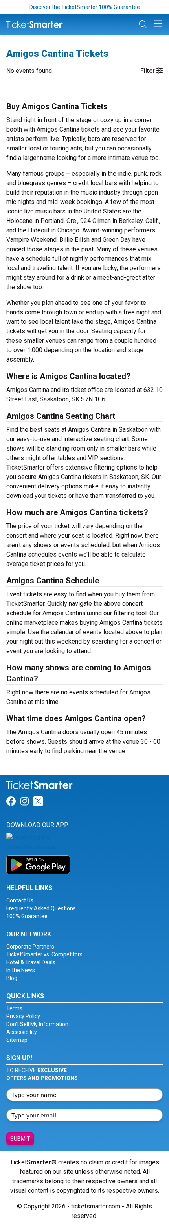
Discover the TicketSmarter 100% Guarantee (84, 7)
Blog (11, 978)
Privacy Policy (23, 1016)
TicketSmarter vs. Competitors (44, 954)
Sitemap (17, 1040)
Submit (20, 1139)
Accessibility (21, 1032)
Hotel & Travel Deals (30, 962)
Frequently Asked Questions (41, 908)
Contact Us (19, 900)
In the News (20, 970)
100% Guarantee (27, 916)
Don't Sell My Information (37, 1024)
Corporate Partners (30, 946)
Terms (14, 1008)
